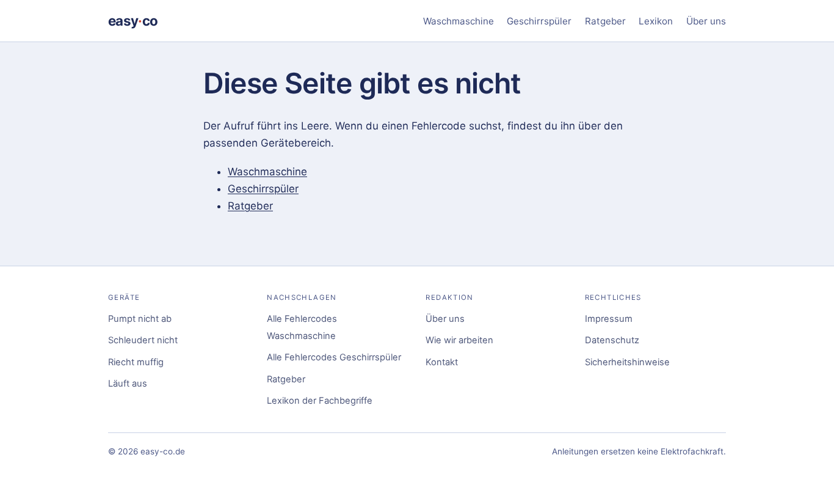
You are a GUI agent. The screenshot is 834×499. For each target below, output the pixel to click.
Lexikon (656, 21)
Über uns (706, 21)
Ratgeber (605, 21)
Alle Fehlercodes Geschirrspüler (334, 357)
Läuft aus (127, 383)
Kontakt (442, 362)
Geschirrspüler (539, 21)
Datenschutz (612, 340)
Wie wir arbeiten (459, 340)
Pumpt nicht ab (140, 318)
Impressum (609, 318)
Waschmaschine (458, 21)
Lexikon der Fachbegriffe (319, 400)
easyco (133, 20)
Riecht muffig (136, 362)
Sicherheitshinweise (627, 362)
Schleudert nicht (143, 340)
